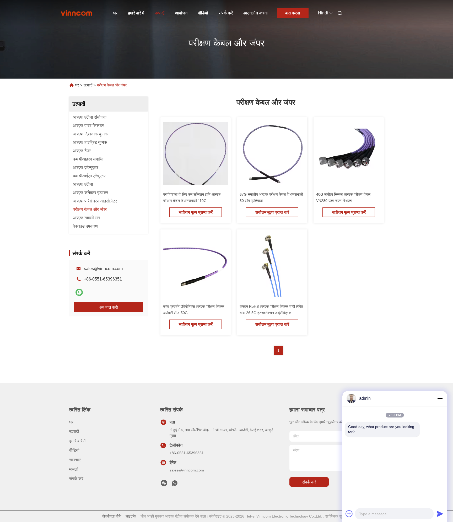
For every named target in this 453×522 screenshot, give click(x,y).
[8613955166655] (174, 484)
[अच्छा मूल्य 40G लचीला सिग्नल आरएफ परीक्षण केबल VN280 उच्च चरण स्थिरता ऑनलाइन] (348, 154)
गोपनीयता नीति (111, 516)
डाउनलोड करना (255, 13)
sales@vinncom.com (103, 268)
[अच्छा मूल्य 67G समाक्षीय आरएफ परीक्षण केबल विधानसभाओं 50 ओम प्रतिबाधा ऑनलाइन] (272, 154)
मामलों (73, 469)
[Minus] (440, 398)
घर (115, 13)
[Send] (440, 513)
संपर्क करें (226, 13)
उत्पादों (160, 13)
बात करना (292, 13)
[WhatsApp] (79, 292)
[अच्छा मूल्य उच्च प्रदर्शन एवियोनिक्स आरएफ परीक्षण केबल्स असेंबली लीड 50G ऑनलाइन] (195, 266)
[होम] (76, 13)
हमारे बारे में (136, 13)
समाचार (75, 460)
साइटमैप (131, 516)
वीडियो (203, 13)
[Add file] (349, 513)
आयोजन (181, 13)
